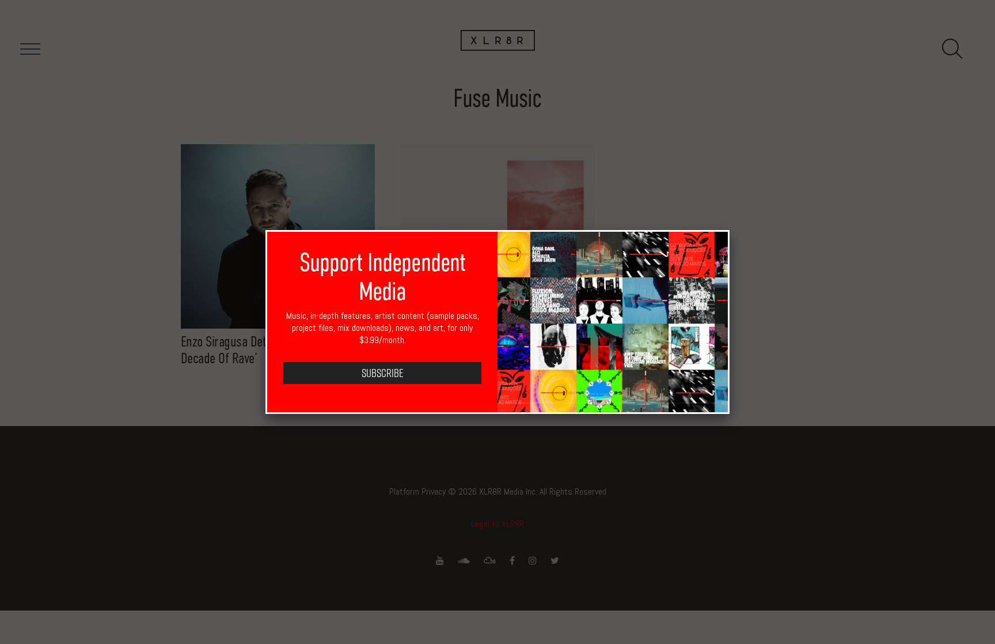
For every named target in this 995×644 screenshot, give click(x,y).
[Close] (729, 230)
